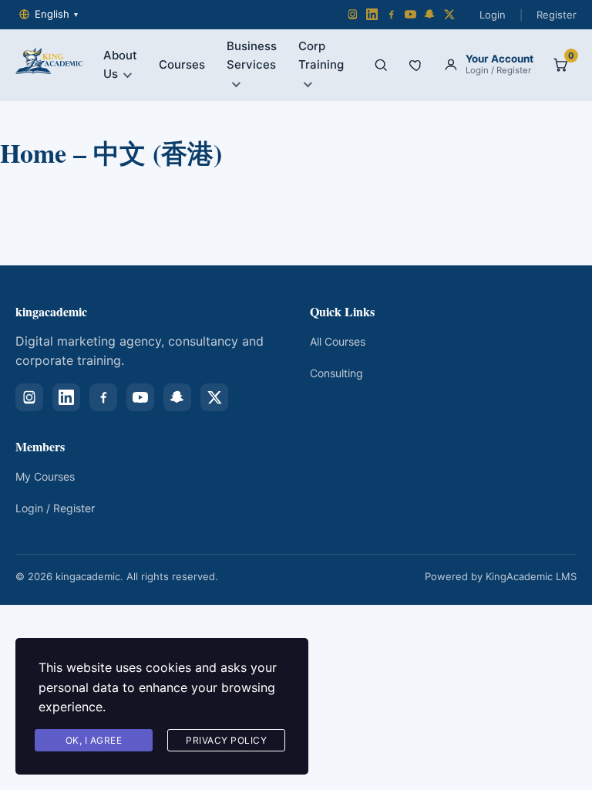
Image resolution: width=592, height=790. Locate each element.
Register (556, 14)
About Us (120, 64)
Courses (182, 64)
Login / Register (55, 508)
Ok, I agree (94, 740)
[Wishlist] (416, 65)
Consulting (336, 373)
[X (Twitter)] (449, 14)
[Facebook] (391, 14)
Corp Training (321, 55)
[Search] (381, 65)
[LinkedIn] (372, 14)
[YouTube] (410, 14)
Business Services (252, 55)
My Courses (45, 476)
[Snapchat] (430, 14)
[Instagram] (352, 14)
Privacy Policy (226, 740)
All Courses (337, 341)
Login (492, 14)
